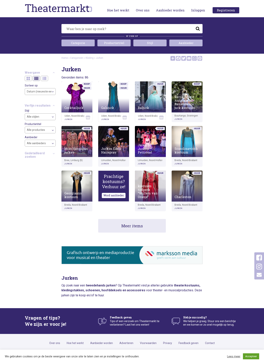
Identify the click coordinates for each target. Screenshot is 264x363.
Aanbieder (186, 43)
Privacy (167, 343)
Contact (210, 343)
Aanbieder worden (170, 10)
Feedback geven (188, 343)
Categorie (78, 43)
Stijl (150, 43)
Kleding (90, 58)
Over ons (142, 10)
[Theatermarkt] (58, 8)
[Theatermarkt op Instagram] (259, 266)
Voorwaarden (148, 343)
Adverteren (126, 343)
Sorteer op (31, 85)
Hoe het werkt (118, 10)
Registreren (226, 10)
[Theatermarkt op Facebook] (259, 257)
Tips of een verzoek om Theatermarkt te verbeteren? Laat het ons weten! (134, 321)
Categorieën (76, 58)
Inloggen (198, 10)
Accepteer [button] (251, 356)
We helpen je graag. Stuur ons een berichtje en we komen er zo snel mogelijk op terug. (209, 321)
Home (64, 58)
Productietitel (114, 43)
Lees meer (233, 356)
